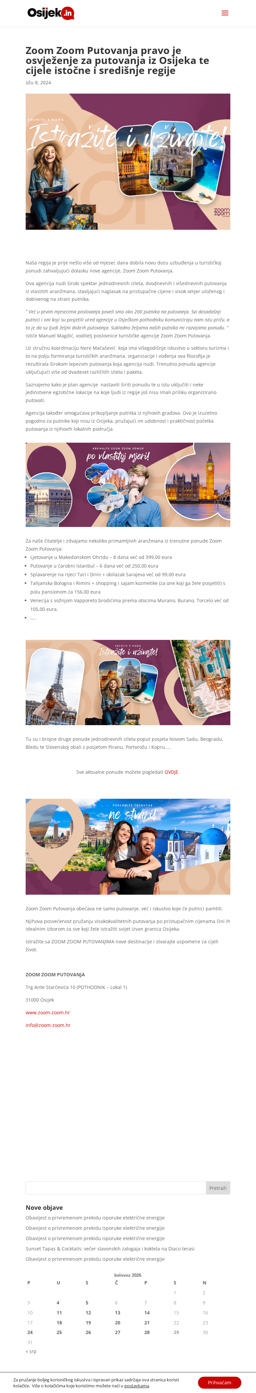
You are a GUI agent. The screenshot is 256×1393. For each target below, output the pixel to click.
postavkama (136, 1386)
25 (59, 1332)
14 (147, 1312)
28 (147, 1332)
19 (88, 1322)
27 (117, 1332)
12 (88, 1312)
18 (59, 1322)
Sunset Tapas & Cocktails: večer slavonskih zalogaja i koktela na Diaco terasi (110, 1248)
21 (147, 1322)
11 (59, 1312)
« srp (31, 1351)
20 (117, 1322)
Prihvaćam (219, 1382)
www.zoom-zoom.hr (48, 1012)
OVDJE (171, 772)
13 (117, 1312)
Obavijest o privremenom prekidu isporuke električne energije (95, 1217)
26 (88, 1332)
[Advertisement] (128, 1124)
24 (30, 1332)
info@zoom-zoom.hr (48, 1025)
